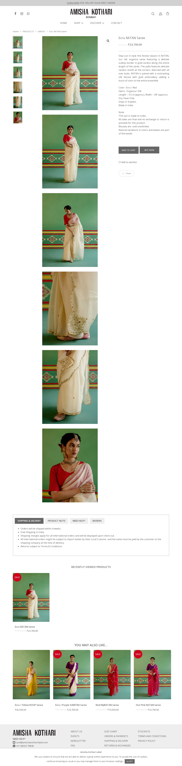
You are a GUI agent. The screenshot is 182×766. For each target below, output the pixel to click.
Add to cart (129, 150)
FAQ (73, 745)
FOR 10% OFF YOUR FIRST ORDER (91, 3)
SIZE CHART (110, 731)
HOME (63, 23)
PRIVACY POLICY (146, 740)
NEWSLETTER (78, 740)
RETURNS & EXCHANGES (117, 745)
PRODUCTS (28, 31)
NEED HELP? (79, 520)
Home (16, 31)
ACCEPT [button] (129, 761)
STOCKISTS (144, 731)
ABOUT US (76, 731)
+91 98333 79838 (25, 746)
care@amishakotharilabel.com (32, 742)
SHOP (77, 23)
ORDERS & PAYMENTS (116, 736)
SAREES (41, 31)
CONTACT (116, 23)
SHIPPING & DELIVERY (29, 520)
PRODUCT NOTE (56, 520)
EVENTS (75, 736)
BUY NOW (149, 150)
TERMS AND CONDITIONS (152, 736)
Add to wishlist (129, 162)
